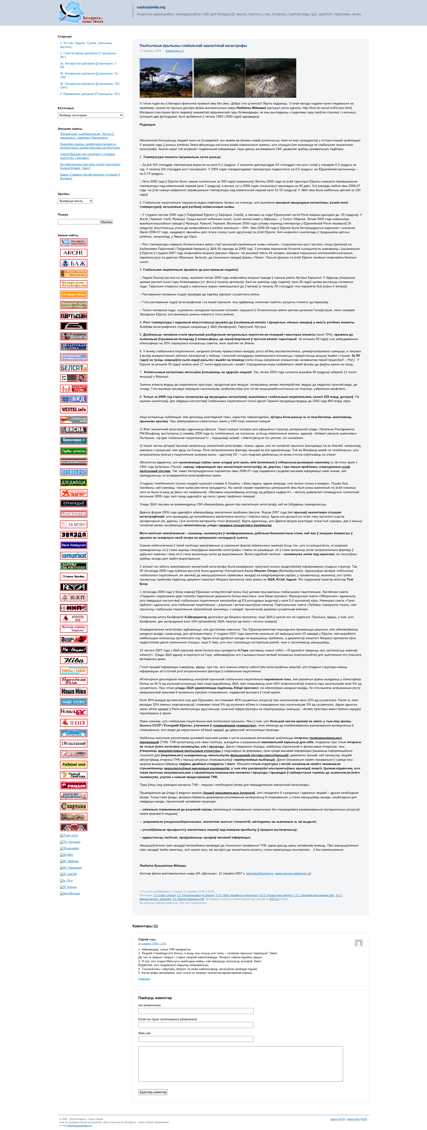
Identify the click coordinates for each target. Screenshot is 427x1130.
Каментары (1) (174, 50)
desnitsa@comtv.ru (259, 873)
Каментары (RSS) (357, 1119)
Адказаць (144, 978)
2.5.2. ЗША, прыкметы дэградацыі (237, 895)
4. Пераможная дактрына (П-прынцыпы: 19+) (90, 94)
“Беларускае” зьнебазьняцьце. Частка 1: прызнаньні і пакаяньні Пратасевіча (87, 135)
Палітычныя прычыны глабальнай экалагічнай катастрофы (193, 46)
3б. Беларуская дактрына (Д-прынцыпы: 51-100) (89, 75)
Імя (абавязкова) (149, 1005)
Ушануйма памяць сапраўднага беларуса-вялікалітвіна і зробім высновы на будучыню (90, 146)
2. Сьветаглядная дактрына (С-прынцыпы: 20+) (88, 55)
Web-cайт (144, 1033)
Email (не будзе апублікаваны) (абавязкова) (167, 1019)
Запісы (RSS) (337, 1119)
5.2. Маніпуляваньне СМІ (188, 899)
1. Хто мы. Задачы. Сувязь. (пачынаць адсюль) (86, 44)
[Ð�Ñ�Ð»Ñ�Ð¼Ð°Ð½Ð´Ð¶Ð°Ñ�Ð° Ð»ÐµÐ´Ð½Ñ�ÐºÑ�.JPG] (218, 96)
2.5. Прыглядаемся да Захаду (195, 895)
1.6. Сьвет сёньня (164, 895)
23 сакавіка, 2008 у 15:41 (152, 943)
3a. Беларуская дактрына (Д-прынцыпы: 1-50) (88, 65)
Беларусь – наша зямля (81, 13)
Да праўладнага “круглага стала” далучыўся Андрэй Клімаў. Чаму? (90, 166)
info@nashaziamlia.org (79, 1125)
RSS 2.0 (274, 899)
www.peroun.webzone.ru (292, 873)
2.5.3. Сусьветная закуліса (275, 895)
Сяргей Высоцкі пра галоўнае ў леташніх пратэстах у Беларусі (87, 156)
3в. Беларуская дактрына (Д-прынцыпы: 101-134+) (90, 85)
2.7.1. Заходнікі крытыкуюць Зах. (314, 895)
